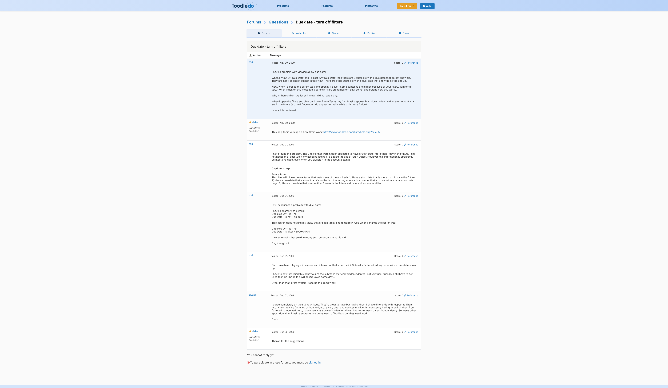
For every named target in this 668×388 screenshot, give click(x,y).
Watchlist (301, 33)
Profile (371, 33)
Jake (255, 122)
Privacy (305, 386)
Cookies (326, 386)
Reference (412, 62)
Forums (254, 22)
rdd (251, 61)
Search (336, 33)
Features (327, 5)
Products (283, 5)
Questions (278, 22)
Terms (315, 386)
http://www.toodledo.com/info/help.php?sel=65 (351, 131)
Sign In (427, 6)
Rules (406, 33)
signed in (315, 362)
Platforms (371, 5)
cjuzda (253, 294)
